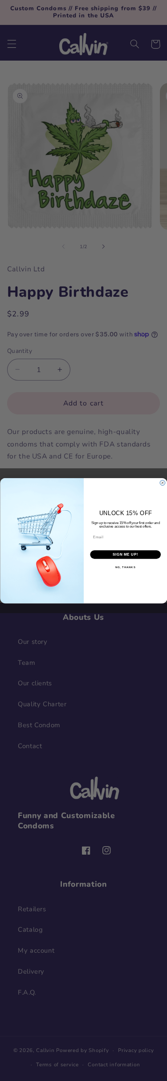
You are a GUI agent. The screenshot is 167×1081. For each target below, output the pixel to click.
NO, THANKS (125, 567)
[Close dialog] (162, 482)
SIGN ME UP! (125, 554)
